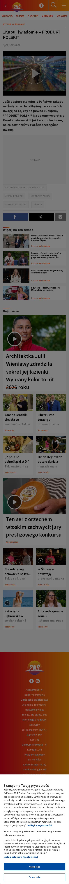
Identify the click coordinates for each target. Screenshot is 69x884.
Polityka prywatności (39, 825)
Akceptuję (34, 866)
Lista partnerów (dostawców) (21, 857)
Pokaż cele (34, 877)
